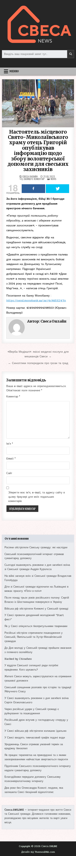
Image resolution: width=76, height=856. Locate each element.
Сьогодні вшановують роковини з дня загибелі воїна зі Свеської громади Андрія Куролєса (37, 567)
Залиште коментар (34, 179)
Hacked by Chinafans (18, 659)
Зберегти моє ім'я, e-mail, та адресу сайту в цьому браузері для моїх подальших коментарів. (36, 497)
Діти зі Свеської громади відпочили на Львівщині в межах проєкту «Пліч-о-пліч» (36, 589)
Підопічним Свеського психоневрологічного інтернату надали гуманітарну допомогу (37, 768)
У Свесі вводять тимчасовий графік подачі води (34, 738)
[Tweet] (57, 188)
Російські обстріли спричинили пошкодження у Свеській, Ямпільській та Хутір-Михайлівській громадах (33, 637)
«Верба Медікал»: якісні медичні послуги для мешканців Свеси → (38, 354)
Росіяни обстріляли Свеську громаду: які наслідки (35, 547)
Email (11, 459)
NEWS (53, 179)
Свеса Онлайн (30, 176)
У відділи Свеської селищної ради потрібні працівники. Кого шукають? (31, 667)
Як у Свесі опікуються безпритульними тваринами (35, 626)
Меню (14, 71)
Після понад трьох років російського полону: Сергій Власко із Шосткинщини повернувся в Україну (36, 600)
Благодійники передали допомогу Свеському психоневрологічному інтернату (32, 779)
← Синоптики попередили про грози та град (38, 363)
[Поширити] (33, 188)
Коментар (13, 397)
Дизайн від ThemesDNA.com (38, 852)
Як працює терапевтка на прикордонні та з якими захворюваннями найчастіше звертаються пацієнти (36, 757)
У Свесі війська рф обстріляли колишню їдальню (35, 731)
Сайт (9, 473)
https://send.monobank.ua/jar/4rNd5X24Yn (36, 300)
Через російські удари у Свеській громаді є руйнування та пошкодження (31, 711)
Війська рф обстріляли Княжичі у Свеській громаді (36, 609)
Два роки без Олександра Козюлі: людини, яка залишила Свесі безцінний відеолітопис (33, 790)
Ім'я (9, 444)
